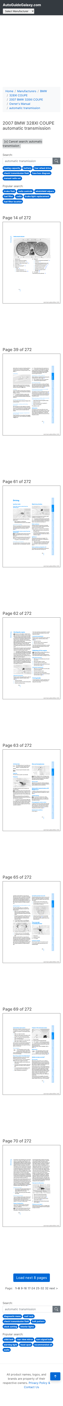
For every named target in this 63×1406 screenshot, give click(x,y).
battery (27, 168)
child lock (8, 1339)
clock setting (10, 1326)
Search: (7, 155)
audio (6, 1349)
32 (46, 1288)
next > (53, 1288)
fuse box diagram (41, 173)
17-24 (31, 1288)
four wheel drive (42, 168)
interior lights (27, 1326)
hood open (25, 1344)
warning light (10, 1344)
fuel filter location (13, 201)
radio (19, 196)
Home (9, 91)
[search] (56, 161)
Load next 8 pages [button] (31, 1278)
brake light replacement (37, 196)
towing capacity (12, 168)
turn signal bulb (44, 1339)
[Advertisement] (31, 51)
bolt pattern (38, 1321)
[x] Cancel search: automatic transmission (22, 143)
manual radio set (12, 178)
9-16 (24, 1288)
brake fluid (9, 191)
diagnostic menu (12, 1316)
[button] (55, 1376)
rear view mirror (25, 1339)
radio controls (25, 191)
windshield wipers (45, 191)
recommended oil (43, 1344)
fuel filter (8, 196)
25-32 (40, 1288)
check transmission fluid (16, 173)
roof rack (28, 1316)
